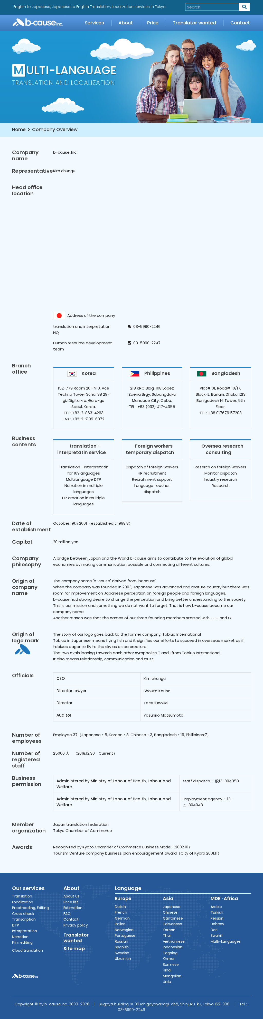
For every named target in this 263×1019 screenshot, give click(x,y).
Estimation (72, 907)
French (121, 912)
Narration (20, 936)
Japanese (171, 906)
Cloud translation (27, 950)
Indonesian (172, 947)
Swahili (216, 935)
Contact (240, 23)
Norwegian (124, 929)
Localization (22, 902)
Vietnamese (174, 941)
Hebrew (217, 924)
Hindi (167, 970)
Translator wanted (194, 23)
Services (94, 23)
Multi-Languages (226, 941)
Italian (120, 924)
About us (71, 896)
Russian (121, 941)
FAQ (67, 913)
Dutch (120, 906)
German (122, 918)
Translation (22, 896)
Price (152, 23)
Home (19, 129)
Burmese (171, 964)
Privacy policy (75, 925)
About (125, 23)
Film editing (22, 942)
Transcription (24, 919)
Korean (169, 929)
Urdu (167, 981)
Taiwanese (172, 924)
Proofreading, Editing (30, 907)
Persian (217, 918)
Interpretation (24, 930)
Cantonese (173, 918)
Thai (167, 935)
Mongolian (172, 976)
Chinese (170, 912)
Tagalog (170, 953)
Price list (70, 902)
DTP (15, 925)
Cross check (23, 913)
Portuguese (125, 935)
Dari (214, 929)
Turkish (217, 912)
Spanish (122, 947)
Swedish (122, 953)
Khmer (169, 958)
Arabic (216, 906)
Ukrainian (123, 958)
